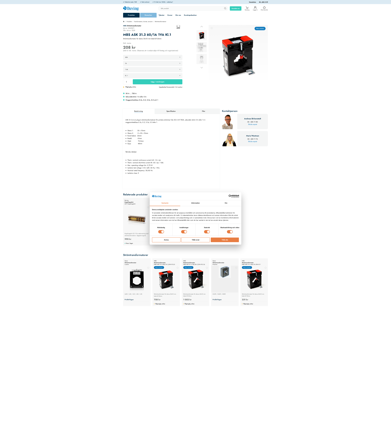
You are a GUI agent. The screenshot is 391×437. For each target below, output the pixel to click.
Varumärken (252, 2)
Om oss (178, 15)
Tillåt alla (225, 240)
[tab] (202, 35)
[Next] (201, 67)
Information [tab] (195, 203)
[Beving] (131, 8)
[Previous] (201, 26)
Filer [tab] (203, 111)
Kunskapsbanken (190, 15)
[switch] (184, 231)
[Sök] (225, 8)
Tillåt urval (195, 240)
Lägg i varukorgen (157, 82)
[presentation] (201, 35)
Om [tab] (226, 203)
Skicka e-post (252, 124)
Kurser (169, 15)
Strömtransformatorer (160, 22)
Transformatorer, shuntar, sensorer (143, 22)
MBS (125, 26)
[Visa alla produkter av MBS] (178, 27)
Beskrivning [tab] (138, 111)
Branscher (148, 15)
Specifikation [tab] (171, 111)
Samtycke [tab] (165, 203)
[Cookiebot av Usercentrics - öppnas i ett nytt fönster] (230, 196)
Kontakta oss (236, 8)
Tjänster (161, 15)
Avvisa (166, 240)
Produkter (131, 15)
